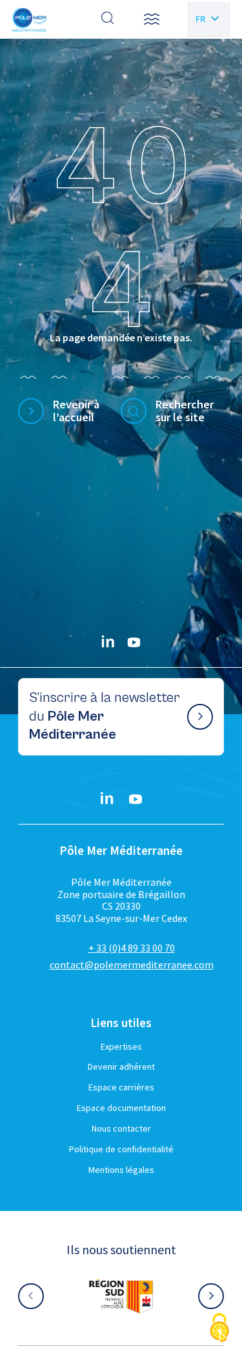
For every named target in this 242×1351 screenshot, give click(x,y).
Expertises (121, 1046)
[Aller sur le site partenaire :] (121, 1296)
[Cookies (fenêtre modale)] (219, 1328)
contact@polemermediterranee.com (132, 964)
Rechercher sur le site (185, 411)
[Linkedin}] (108, 642)
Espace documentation (121, 1108)
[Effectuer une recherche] (108, 19)
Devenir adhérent (121, 1066)
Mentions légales (121, 1170)
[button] (152, 19)
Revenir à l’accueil (76, 411)
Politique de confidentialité (121, 1149)
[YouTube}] (134, 642)
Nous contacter (121, 1128)
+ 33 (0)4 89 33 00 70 (131, 947)
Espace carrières (121, 1087)
